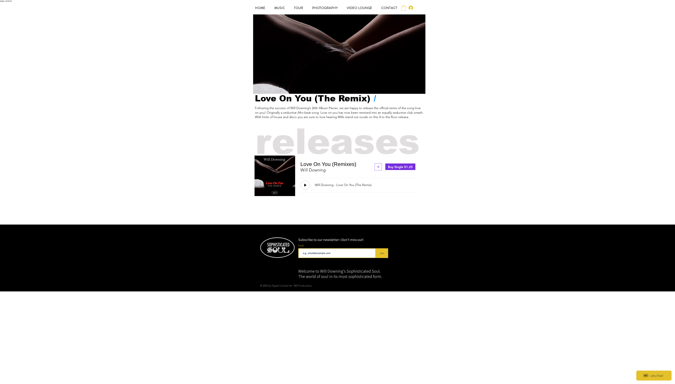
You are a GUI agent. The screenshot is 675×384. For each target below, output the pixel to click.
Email (301, 245)
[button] (403, 8)
